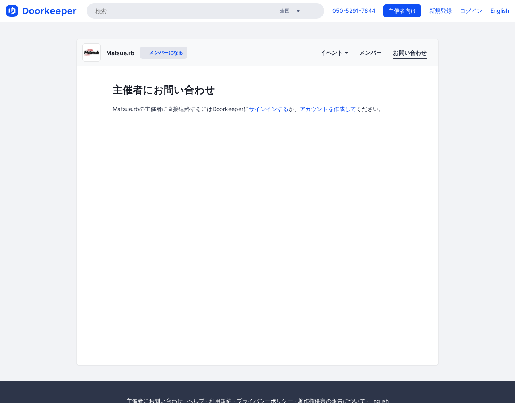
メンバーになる (165, 52)
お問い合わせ (410, 52)
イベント (332, 52)
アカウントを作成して (328, 108)
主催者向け (402, 10)
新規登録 (440, 10)
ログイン (471, 10)
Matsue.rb (120, 52)
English (499, 10)
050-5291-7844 (353, 10)
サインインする (268, 108)
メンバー (370, 52)
